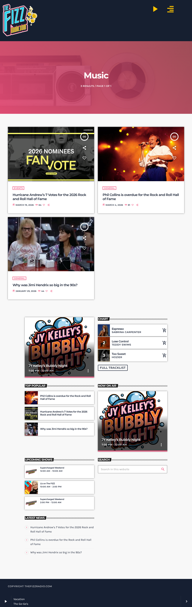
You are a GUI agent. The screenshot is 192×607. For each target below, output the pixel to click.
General (109, 188)
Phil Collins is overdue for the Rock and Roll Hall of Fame (65, 398)
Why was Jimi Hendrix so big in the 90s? (45, 285)
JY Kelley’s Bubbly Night (47, 366)
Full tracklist (113, 367)
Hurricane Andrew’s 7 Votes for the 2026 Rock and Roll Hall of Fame (63, 413)
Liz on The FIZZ (47, 483)
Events (18, 188)
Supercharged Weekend (52, 468)
